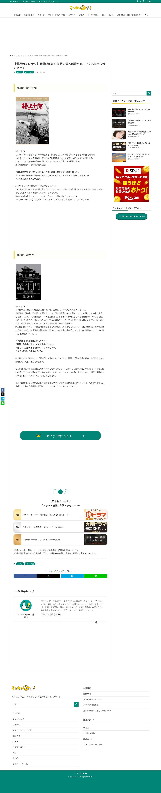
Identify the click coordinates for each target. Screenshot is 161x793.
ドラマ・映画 (29, 72)
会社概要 (87, 688)
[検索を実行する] (149, 93)
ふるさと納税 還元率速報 (94, 744)
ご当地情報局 (89, 733)
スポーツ (16, 724)
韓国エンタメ (18, 719)
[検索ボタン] (146, 14)
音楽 (14, 752)
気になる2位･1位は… (60, 436)
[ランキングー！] (80, 7)
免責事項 (87, 693)
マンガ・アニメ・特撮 (22, 730)
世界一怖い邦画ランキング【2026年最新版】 (42, 539)
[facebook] (137, 1)
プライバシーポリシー (92, 699)
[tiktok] (146, 1)
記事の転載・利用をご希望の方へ (97, 710)
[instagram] (143, 1)
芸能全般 (16, 713)
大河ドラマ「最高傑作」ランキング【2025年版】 (43, 527)
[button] (25, 576)
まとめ (15, 758)
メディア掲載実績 (90, 704)
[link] (43, 614)
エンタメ (19, 72)
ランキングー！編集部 (25, 615)
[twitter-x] (140, 1)
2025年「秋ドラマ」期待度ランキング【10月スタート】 (46, 514)
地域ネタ (16, 735)
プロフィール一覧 (20, 763)
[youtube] (149, 1)
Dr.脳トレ (87, 727)
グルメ (15, 741)
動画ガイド (88, 738)
